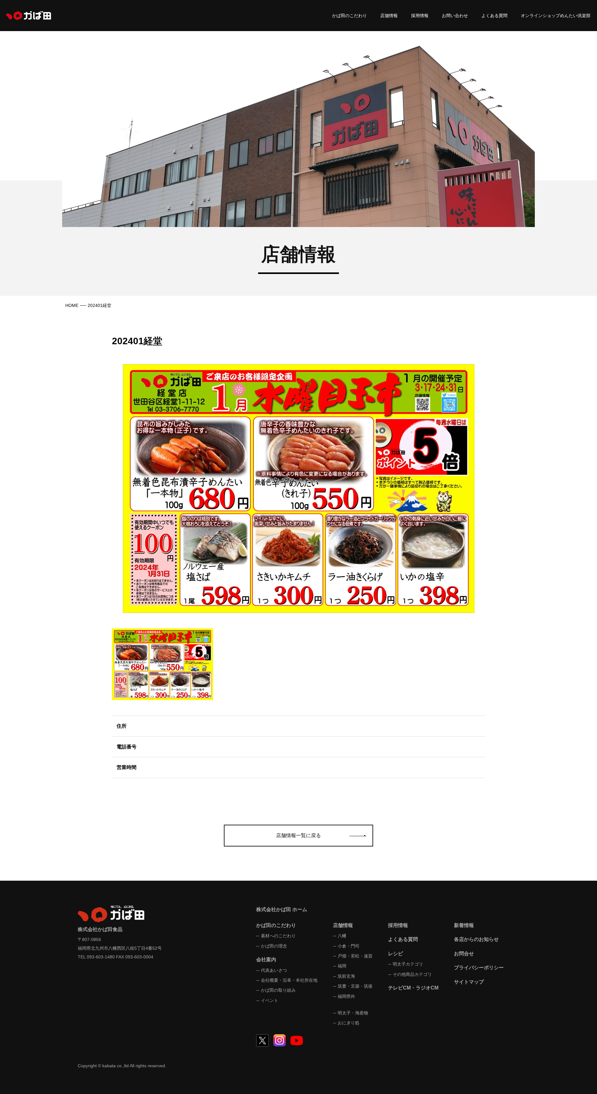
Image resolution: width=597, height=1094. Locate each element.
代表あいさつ (274, 970)
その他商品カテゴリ (412, 974)
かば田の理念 (274, 945)
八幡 (342, 935)
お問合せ (464, 953)
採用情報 (419, 15)
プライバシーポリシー (479, 967)
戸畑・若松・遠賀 (355, 955)
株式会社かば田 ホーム (281, 909)
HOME (71, 305)
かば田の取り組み (278, 990)
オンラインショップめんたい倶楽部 (555, 15)
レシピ (395, 953)
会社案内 (266, 959)
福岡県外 (346, 996)
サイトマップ (469, 982)
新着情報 (464, 925)
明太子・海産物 (353, 1012)
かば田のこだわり (349, 15)
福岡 (342, 965)
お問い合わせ (455, 15)
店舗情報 (389, 15)
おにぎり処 (348, 1022)
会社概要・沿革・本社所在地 (289, 980)
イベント (269, 1000)
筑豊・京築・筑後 (355, 986)
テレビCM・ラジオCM (413, 987)
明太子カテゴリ (408, 964)
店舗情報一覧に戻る (298, 835)
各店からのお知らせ (476, 939)
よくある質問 (494, 15)
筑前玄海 (346, 976)
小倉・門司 (348, 945)
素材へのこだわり (278, 935)
